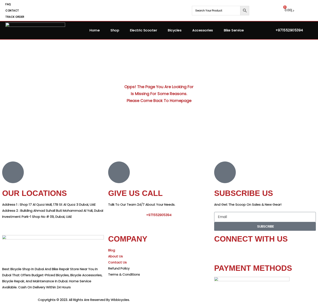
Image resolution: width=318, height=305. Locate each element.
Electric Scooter (143, 30)
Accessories (202, 30)
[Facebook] (219, 252)
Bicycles (174, 30)
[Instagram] (243, 252)
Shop (115, 30)
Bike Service (234, 30)
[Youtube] (231, 252)
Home (95, 30)
